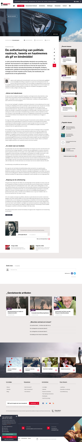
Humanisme (57, 5)
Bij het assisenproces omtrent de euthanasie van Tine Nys (70, 128)
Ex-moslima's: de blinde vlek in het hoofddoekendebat (70, 149)
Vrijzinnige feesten (32, 1)
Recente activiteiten (46, 391)
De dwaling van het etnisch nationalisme (39, 334)
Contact (65, 5)
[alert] (9, 428)
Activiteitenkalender (24, 1)
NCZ (36, 1)
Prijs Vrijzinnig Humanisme (47, 394)
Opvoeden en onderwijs (65, 389)
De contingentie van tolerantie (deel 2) (38, 328)
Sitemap (29, 438)
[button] (9, 439)
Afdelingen (50, 5)
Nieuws (8, 387)
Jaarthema (62, 387)
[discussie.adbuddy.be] (41, 271)
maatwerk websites (18, 440)
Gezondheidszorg (64, 391)
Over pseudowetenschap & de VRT (71, 142)
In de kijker (20, 5)
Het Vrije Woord (17, 1)
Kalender (8, 389)
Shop (42, 1)
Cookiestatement (24, 438)
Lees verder (9, 424)
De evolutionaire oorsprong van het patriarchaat (69, 135)
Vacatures (45, 1)
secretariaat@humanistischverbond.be (34, 428)
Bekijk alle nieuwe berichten (69, 116)
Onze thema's (27, 391)
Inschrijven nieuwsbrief (52, 1)
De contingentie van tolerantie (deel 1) (38, 331)
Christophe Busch (15, 40)
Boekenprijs (44, 396)
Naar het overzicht (12, 16)
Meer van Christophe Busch (42, 238)
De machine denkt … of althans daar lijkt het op (40, 325)
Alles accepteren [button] (9, 434)
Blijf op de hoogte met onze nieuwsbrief (22, 403)
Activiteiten (42, 5)
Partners (39, 1)
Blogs (8, 391)
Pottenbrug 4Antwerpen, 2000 (54, 429)
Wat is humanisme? (29, 389)
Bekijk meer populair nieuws (69, 156)
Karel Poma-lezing (46, 398)
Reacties (48, 40)
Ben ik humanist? (28, 387)
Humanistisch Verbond (31, 5)
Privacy (19, 438)
